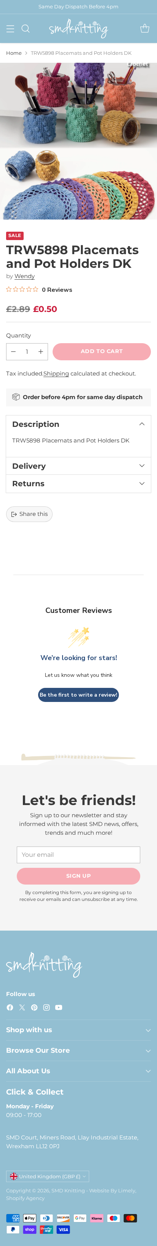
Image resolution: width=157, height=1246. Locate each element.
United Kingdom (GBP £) (49, 1176)
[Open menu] (10, 28)
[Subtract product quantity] (13, 352)
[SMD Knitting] (78, 28)
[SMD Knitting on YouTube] (58, 1009)
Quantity (18, 335)
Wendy (24, 276)
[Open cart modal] (144, 28)
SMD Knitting (68, 1190)
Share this (33, 513)
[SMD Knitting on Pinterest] (34, 1009)
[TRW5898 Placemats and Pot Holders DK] (78, 141)
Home (14, 53)
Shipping (56, 373)
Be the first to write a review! (78, 695)
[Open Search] (25, 28)
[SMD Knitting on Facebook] (9, 1009)
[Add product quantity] (41, 352)
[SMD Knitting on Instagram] (46, 1009)
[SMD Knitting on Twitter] (22, 1009)
